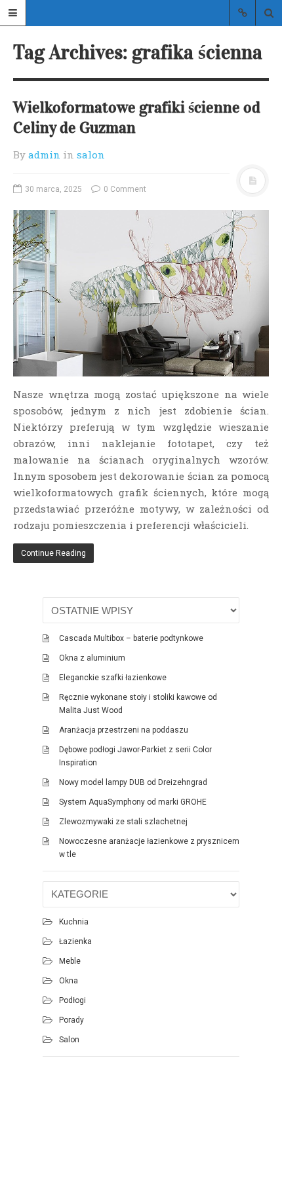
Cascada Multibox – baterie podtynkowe (131, 638)
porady (71, 1020)
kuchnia (74, 921)
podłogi (72, 1000)
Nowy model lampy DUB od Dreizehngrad (133, 782)
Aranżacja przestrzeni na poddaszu (123, 730)
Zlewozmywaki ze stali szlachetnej (123, 821)
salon (91, 154)
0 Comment (124, 189)
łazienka (75, 941)
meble (70, 961)
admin (44, 154)
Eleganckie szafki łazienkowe (113, 677)
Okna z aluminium (92, 658)
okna (68, 980)
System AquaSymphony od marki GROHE (133, 802)
